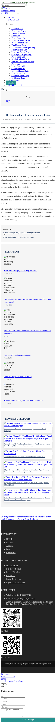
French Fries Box (18, 33)
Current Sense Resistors (28, 519)
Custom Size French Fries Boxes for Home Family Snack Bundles (24, 457)
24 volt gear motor (8, 517)
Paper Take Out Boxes (20, 40)
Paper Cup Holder (18, 66)
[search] (26, 5)
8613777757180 (8, 676)
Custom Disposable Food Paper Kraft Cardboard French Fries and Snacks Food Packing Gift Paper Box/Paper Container (27, 445)
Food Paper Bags (18, 45)
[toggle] (18, 13)
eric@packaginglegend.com (25, 3)
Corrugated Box (18, 68)
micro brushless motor (41, 517)
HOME (9, 539)
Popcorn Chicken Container (22, 61)
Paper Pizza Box (18, 73)
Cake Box (15, 36)
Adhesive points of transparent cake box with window (23, 401)
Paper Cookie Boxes (19, 43)
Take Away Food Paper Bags (23, 47)
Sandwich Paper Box (20, 59)
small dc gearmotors (9, 519)
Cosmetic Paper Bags (20, 76)
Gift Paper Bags (18, 78)
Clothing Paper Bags (20, 71)
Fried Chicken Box (19, 50)
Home (11, 17)
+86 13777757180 (8, 3)
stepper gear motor (24, 517)
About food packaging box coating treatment (21, 232)
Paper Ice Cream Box (20, 52)
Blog (11, 83)
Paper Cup (15, 64)
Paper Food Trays (18, 31)
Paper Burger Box (18, 38)
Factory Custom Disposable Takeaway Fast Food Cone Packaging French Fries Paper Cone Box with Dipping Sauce (27, 499)
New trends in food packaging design (18, 237)
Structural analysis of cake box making (18, 377)
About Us (13, 80)
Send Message (28, 720)
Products (14, 20)
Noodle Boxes (17, 29)
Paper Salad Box (18, 57)
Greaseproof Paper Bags (21, 54)
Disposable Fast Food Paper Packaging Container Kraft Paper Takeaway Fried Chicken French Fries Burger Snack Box (26, 471)
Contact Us (15, 85)
